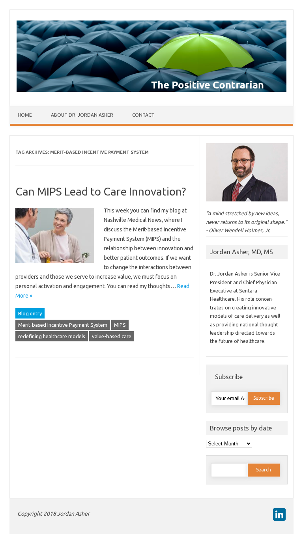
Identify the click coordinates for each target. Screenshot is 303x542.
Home (25, 114)
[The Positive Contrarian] (151, 90)
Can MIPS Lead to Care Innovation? (100, 191)
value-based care (111, 336)
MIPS (120, 325)
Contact (143, 114)
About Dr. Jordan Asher (82, 114)
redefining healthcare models (51, 336)
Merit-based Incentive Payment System (62, 325)
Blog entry (30, 313)
